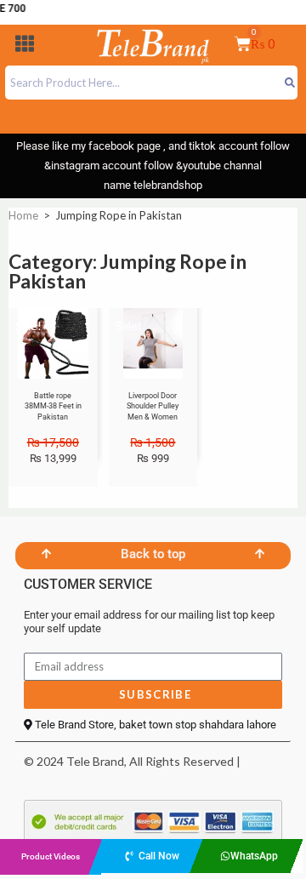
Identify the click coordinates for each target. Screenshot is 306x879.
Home (23, 215)
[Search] (289, 83)
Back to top (153, 554)
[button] (25, 46)
